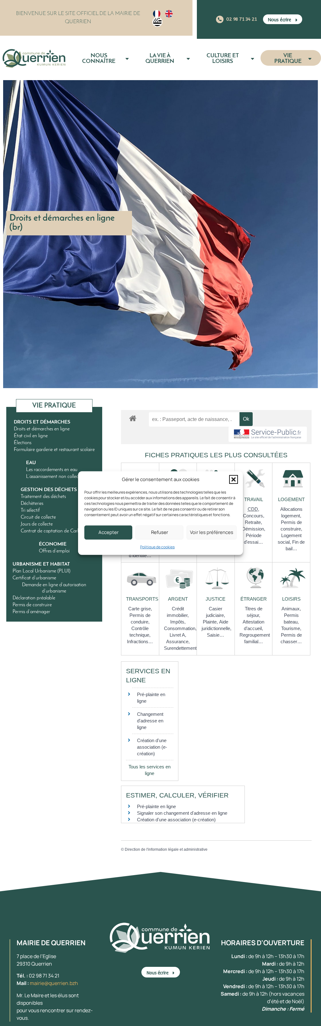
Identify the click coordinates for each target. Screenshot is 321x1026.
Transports (142, 599)
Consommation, (180, 628)
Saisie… (215, 635)
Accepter (108, 532)
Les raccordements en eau (51, 469)
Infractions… (140, 641)
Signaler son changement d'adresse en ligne (182, 813)
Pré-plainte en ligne (156, 806)
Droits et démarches (42, 422)
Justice (215, 599)
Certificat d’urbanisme (34, 578)
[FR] (156, 14)
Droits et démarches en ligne (42, 429)
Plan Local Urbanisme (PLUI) (41, 571)
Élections (22, 442)
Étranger (253, 599)
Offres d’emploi (54, 551)
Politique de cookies (157, 546)
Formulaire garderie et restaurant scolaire (54, 449)
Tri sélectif (30, 510)
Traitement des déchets (43, 496)
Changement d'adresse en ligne (150, 720)
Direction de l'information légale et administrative (166, 849)
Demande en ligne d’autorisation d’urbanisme (54, 588)
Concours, (253, 515)
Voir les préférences (211, 532)
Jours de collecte (37, 524)
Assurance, (178, 641)
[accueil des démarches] (133, 418)
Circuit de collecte (38, 517)
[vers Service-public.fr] (268, 434)
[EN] (169, 14)
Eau (31, 462)
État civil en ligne (31, 436)
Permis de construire (32, 605)
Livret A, (178, 635)
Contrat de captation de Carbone (54, 531)
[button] (233, 479)
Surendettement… (182, 648)
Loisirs (291, 599)
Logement (291, 499)
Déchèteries (32, 503)
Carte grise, (140, 608)
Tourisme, (291, 628)
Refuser (159, 532)
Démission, (253, 528)
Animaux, (291, 608)
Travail (253, 499)
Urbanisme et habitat (41, 564)
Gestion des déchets (49, 489)
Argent (178, 599)
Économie (52, 544)
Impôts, (178, 621)
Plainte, (211, 621)
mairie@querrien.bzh (54, 983)
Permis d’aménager (31, 611)
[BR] (157, 22)
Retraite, (253, 522)
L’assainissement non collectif (54, 476)
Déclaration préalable (34, 598)
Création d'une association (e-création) (152, 747)
